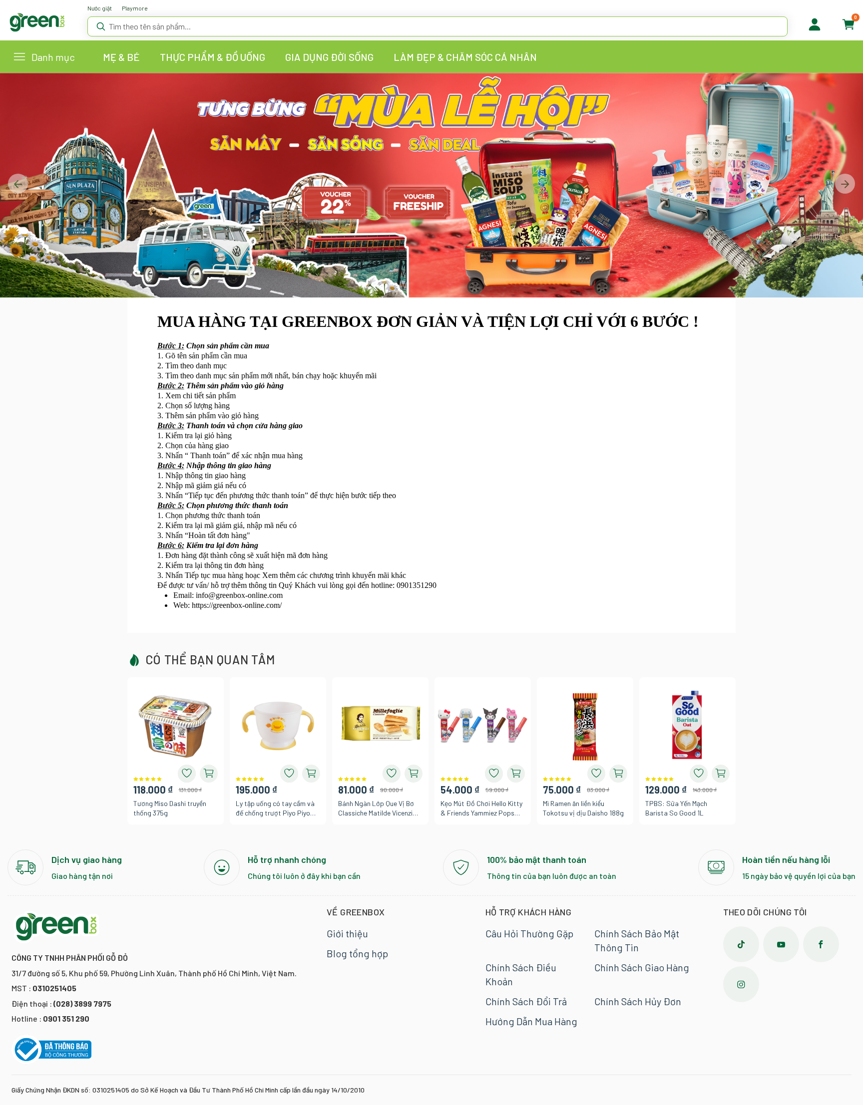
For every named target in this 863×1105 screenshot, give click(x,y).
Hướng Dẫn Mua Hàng (531, 1021)
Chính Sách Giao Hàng (641, 967)
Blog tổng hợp (357, 953)
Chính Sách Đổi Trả (526, 1001)
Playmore (135, 7)
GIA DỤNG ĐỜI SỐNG (329, 57)
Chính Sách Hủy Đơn (637, 1001)
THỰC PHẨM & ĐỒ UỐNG (212, 57)
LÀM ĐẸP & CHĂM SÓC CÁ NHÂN (465, 57)
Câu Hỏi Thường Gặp (529, 933)
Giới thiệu (347, 933)
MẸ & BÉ (121, 57)
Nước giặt (99, 7)
